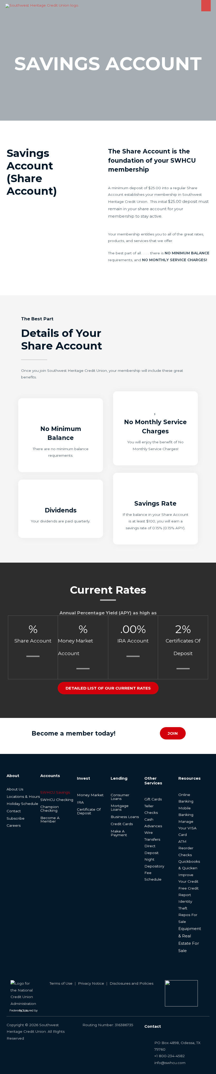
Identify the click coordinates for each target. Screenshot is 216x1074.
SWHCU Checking (56, 800)
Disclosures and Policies (131, 983)
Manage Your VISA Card (187, 828)
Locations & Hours (23, 796)
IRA (80, 802)
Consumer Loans (120, 797)
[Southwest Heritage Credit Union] (42, 6)
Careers (14, 825)
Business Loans (125, 817)
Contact (14, 811)
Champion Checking (49, 809)
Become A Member (50, 820)
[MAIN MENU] (206, 5)
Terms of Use (61, 983)
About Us (15, 789)
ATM (182, 841)
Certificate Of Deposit (89, 811)
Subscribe (15, 818)
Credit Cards (122, 824)
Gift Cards (153, 799)
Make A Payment (119, 833)
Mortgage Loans (120, 807)
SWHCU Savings (55, 792)
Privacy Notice (91, 983)
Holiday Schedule (22, 803)
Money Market (90, 795)
